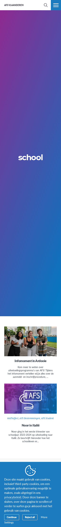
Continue (12, 517)
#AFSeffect (12, 418)
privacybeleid (12, 497)
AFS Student (47, 418)
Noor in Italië (30, 425)
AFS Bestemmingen (29, 418)
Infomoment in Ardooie (30, 360)
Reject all (30, 517)
